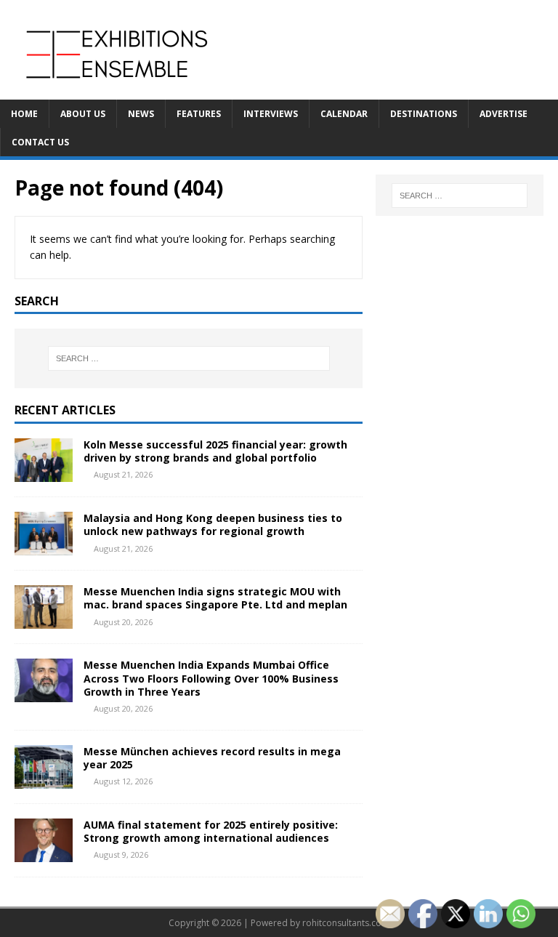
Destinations (423, 114)
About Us (82, 114)
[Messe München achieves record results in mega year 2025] (44, 780)
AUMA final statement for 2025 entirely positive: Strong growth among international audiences (211, 831)
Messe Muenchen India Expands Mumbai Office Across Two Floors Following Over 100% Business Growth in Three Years (211, 678)
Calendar (344, 114)
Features (199, 114)
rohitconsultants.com (345, 923)
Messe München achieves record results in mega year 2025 (212, 757)
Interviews (270, 114)
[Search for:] (188, 358)
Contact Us (40, 142)
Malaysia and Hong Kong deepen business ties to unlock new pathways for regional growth (213, 524)
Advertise (503, 114)
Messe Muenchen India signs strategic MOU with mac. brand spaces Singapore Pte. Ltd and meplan (215, 597)
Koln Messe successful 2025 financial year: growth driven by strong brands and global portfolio (215, 451)
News (141, 114)
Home (24, 114)
